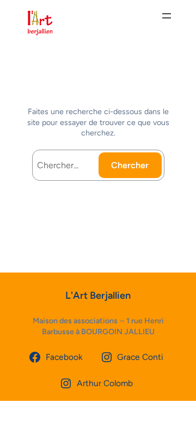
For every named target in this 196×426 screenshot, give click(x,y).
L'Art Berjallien (98, 295)
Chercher (130, 165)
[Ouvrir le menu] (166, 15)
